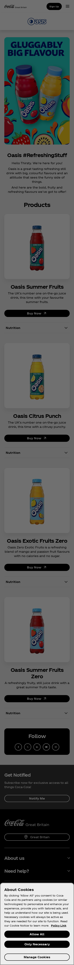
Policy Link (58, 925)
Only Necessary (37, 944)
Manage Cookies (37, 957)
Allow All (37, 934)
